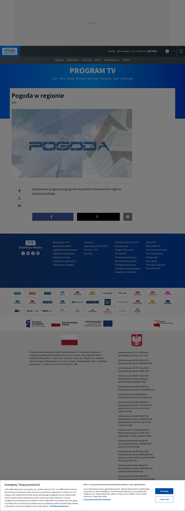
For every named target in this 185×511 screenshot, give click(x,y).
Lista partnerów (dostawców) (97, 499)
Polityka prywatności (59, 506)
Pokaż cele (164, 499)
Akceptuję (164, 491)
